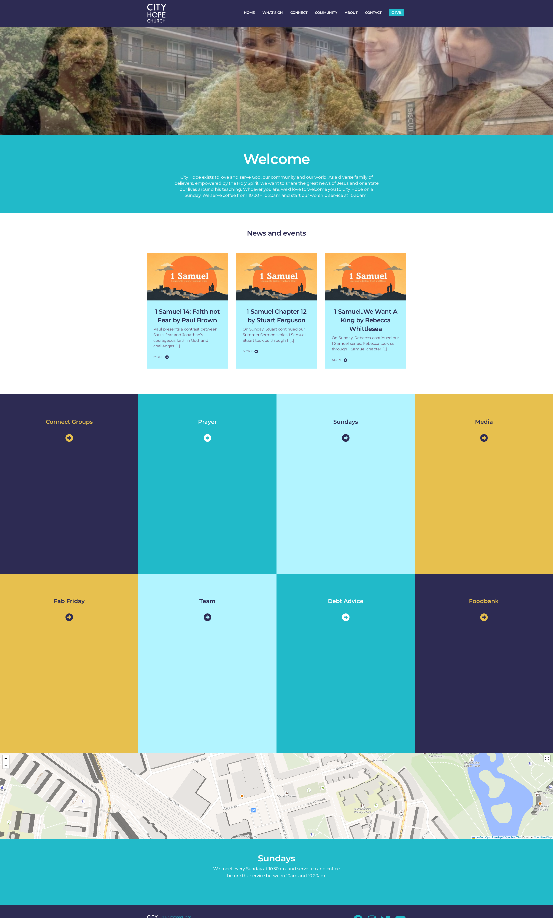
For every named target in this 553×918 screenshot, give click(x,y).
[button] (6, 758)
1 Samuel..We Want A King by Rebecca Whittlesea (365, 320)
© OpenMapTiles (512, 837)
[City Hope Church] (156, 20)
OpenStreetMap (543, 837)
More (158, 357)
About (351, 13)
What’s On (272, 13)
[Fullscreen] (547, 758)
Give (396, 12)
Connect (299, 13)
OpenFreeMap (493, 837)
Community (326, 13)
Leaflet (479, 837)
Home (249, 13)
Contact (373, 13)
